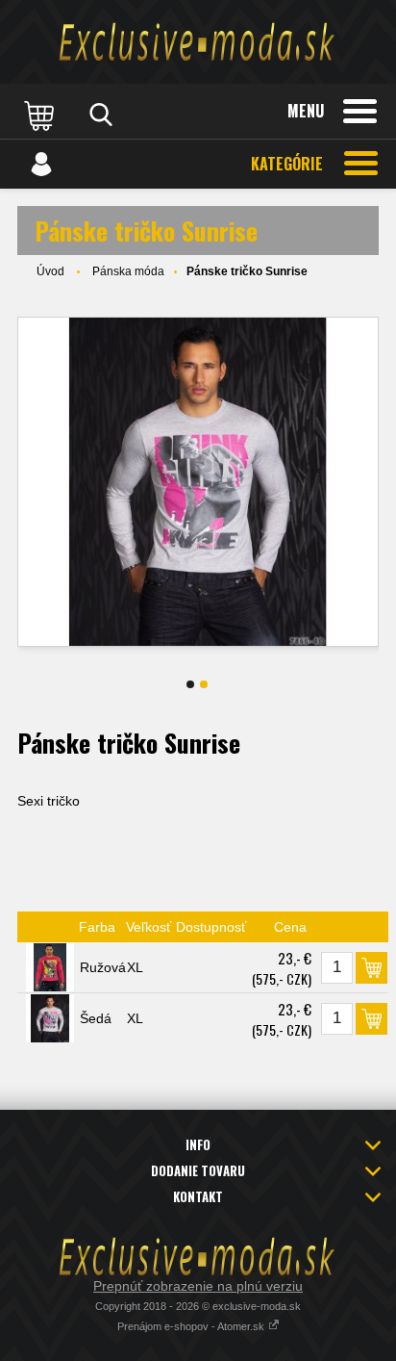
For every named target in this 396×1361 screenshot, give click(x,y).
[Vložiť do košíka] (371, 968)
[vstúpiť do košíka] (41, 114)
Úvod (50, 271)
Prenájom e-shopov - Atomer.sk (192, 1326)
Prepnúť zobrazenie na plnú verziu (198, 1286)
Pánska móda (128, 271)
